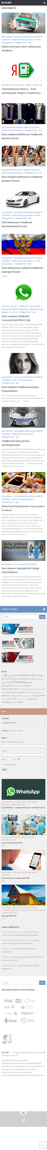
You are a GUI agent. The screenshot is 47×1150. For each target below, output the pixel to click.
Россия (18, 682)
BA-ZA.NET (6, 2)
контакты (28, 692)
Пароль (4, 751)
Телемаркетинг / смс (22, 43)
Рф (24, 682)
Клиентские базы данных (22, 40)
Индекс (25, 678)
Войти (4, 769)
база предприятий (12, 692)
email (20, 675)
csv (15, 675)
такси (24, 699)
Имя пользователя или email (12, 742)
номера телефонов (16, 696)
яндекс (20, 702)
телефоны (6, 702)
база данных (29, 689)
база (23, 689)
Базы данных (7, 37)
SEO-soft (13, 306)
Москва (32, 679)
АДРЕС (34, 675)
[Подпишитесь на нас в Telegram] (44, 609)
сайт (14, 699)
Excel (26, 675)
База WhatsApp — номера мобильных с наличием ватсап (23, 807)
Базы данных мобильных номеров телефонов (20, 127)
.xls (5, 675)
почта (31, 696)
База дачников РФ (9, 916)
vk (30, 676)
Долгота (18, 678)
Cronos (10, 676)
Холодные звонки (19, 686)
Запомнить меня (10, 764)
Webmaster (23, 306)
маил (33, 692)
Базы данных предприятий (13, 85)
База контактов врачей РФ (12, 843)
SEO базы (5, 306)
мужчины (38, 692)
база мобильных (37, 689)
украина (14, 702)
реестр (9, 699)
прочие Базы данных (37, 910)
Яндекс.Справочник (10, 689)
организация (26, 696)
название (6, 695)
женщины (21, 692)
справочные (20, 699)
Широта (27, 685)
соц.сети (13, 312)
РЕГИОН (9, 682)
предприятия (39, 695)
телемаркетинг (31, 699)
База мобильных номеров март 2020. (16, 878)
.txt (2, 675)
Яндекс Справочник (34, 85)
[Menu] (44, 2)
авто (19, 689)
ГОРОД (11, 678)
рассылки (4, 699)
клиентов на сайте (12, 730)
